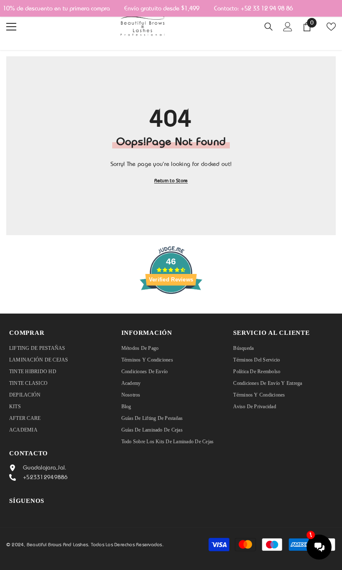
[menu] (11, 27)
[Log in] (287, 26)
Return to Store (171, 180)
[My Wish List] (331, 26)
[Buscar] (269, 27)
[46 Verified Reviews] (171, 309)
